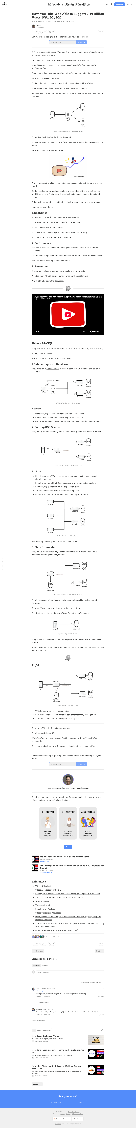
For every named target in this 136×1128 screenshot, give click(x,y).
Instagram (85, 788)
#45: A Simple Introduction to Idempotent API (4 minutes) (52, 1055)
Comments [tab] (36, 965)
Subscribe (119, 4)
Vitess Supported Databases (48, 913)
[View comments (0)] (51, 1044)
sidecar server (52, 369)
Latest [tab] (39, 1030)
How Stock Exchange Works (45, 1036)
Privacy (63, 1114)
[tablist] (40, 965)
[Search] (107, 4)
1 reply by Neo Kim (44, 1002)
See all (35, 1084)
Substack (58, 1124)
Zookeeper (45, 608)
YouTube (66, 788)
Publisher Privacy (74, 1112)
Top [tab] (34, 1030)
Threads (72, 788)
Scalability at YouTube (45, 909)
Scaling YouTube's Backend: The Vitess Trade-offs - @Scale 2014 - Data (67, 894)
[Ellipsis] (103, 988)
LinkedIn (59, 788)
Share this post (42, 60)
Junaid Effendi (41, 989)
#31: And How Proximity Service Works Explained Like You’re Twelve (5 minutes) (56, 1072)
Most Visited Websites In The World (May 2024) (56, 930)
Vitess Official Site (43, 886)
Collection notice (77, 1114)
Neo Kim (39, 25)
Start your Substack (63, 1119)
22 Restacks (56, 937)
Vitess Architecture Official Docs (50, 890)
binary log (43, 194)
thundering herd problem (89, 421)
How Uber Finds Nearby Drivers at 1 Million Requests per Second (57, 1067)
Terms (68, 1114)
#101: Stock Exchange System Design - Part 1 (47, 1039)
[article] (68, 1040)
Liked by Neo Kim (42, 991)
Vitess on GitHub (42, 905)
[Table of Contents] (2, 564)
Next (98, 951)
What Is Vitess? (42, 901)
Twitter (78, 788)
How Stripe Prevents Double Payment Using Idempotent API (58, 1051)
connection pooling (87, 483)
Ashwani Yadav (41, 1009)
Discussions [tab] (47, 1030)
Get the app (78, 1119)
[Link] (29, 212)
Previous (39, 951)
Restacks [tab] (45, 965)
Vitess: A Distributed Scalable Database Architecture (59, 897)
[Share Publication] (111, 4)
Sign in (129, 4)
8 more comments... (38, 1020)
